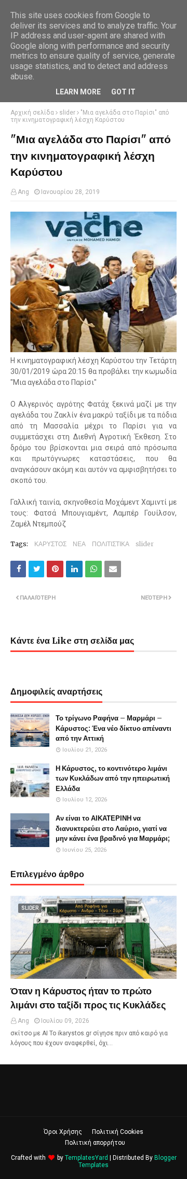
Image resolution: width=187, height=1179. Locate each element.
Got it (123, 92)
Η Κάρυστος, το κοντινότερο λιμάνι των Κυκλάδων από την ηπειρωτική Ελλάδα (113, 778)
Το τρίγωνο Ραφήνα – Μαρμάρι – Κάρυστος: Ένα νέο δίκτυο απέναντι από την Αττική (113, 728)
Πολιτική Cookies (117, 1131)
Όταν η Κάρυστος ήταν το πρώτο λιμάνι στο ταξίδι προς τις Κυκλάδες (88, 998)
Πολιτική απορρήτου (95, 1142)
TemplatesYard (86, 1157)
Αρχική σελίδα (32, 112)
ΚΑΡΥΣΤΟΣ (50, 544)
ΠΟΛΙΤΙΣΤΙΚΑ (110, 544)
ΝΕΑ (79, 544)
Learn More (78, 92)
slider (67, 112)
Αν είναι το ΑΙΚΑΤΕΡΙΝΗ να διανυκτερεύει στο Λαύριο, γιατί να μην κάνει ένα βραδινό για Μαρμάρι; (113, 828)
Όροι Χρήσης (63, 1131)
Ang (23, 192)
